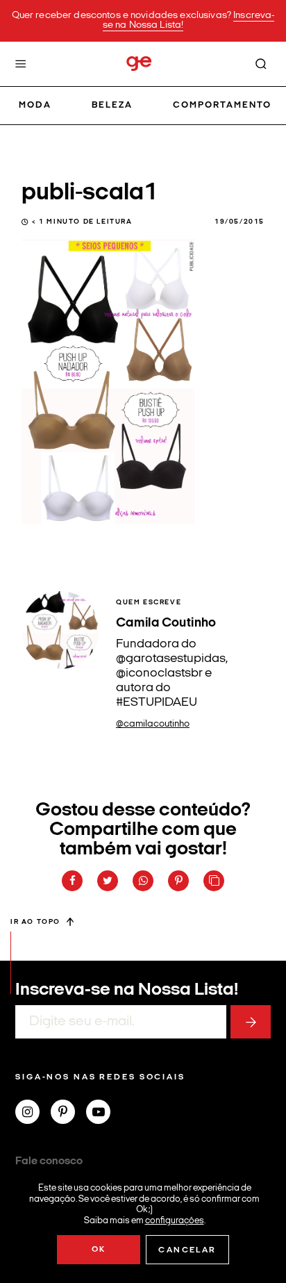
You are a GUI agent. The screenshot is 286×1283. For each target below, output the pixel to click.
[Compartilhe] (213, 880)
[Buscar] (261, 64)
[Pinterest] (68, 1113)
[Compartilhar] (72, 880)
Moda (35, 105)
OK (99, 1249)
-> (250, 1021)
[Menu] (20, 63)
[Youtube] (103, 1113)
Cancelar (187, 1250)
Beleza (112, 105)
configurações (174, 1220)
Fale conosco (49, 1161)
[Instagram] (33, 1113)
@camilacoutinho (153, 724)
